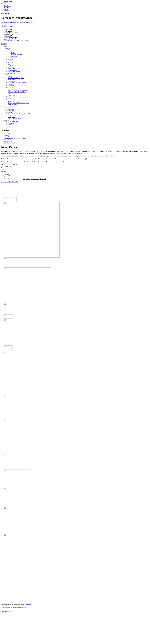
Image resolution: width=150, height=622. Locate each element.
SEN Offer (11, 112)
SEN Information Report (14, 118)
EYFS (6, 99)
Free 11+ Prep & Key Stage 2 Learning (18, 90)
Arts (12, 51)
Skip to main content (6, 1)
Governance (11, 62)
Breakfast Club (12, 123)
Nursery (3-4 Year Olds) (14, 104)
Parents (6, 75)
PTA (9, 93)
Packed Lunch (12, 81)
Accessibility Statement (14, 71)
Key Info (6, 9)
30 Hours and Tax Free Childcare (17, 92)
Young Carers (11, 115)
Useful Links (11, 98)
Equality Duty (11, 117)
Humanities (14, 56)
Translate (17, 32)
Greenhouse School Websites (19, 607)
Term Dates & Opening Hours (16, 78)
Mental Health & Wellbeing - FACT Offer (19, 114)
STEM (13, 57)
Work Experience (12, 70)
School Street (11, 68)
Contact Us (7, 126)
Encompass (11, 110)
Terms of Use (11, 73)
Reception (10, 106)
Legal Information (26, 604)
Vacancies (10, 65)
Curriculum (11, 50)
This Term (10, 87)
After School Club (13, 121)
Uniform (10, 84)
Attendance (11, 85)
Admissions (11, 76)
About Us (7, 48)
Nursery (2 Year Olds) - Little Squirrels (18, 103)
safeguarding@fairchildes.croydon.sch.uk (34, 179)
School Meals (8, 7)
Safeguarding (11, 67)
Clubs (9, 124)
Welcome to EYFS (13, 101)
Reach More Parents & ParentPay (17, 82)
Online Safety (11, 95)
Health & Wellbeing (16, 54)
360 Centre (11, 109)
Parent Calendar (12, 89)
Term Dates (7, 6)
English (13, 53)
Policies (6, 10)
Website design (5, 607)
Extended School (9, 120)
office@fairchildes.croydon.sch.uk (10, 176)
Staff (9, 64)
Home (6, 46)
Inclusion (7, 107)
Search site (4, 611)
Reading (10, 96)
